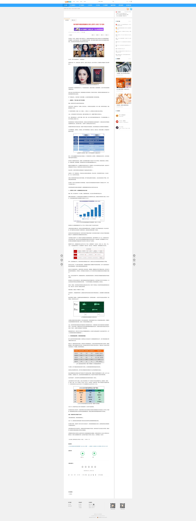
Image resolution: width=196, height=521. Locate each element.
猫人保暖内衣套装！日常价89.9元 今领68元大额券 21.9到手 (123, 89)
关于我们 (69, 504)
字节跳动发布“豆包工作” (119, 13)
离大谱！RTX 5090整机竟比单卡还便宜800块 (123, 42)
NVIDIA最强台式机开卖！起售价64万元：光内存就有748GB (123, 52)
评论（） (74, 20)
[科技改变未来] (67, 1)
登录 (127, 1)
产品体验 (82, 5)
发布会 (98, 5)
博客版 (85, 1)
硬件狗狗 (113, 5)
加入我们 (80, 504)
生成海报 (101, 474)
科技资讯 (75, 8)
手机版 (74, 1)
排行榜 (90, 5)
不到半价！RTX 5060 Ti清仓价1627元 (121, 14)
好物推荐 (106, 5)
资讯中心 (70, 8)
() (82, 32)
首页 (66, 5)
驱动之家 (129, 5)
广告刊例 (80, 507)
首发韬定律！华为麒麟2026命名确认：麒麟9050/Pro (123, 32)
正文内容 (67, 20)
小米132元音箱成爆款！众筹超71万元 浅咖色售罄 (123, 39)
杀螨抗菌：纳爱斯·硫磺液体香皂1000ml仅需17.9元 (122, 105)
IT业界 (73, 8)
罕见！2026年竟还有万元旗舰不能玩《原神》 (123, 46)
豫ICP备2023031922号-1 (92, 517)
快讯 (70, 35)
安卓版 (77, 1)
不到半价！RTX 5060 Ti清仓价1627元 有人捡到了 (123, 35)
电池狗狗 (121, 5)
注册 (129, 1)
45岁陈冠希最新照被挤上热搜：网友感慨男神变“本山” (123, 28)
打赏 (79, 474)
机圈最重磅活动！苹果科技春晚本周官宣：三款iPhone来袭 (123, 55)
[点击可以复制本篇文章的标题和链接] (84, 32)
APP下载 (62, 257)
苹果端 (81, 1)
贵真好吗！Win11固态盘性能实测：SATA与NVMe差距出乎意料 (123, 25)
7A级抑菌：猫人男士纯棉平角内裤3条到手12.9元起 (123, 73)
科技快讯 (73, 5)
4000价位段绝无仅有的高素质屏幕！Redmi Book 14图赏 (78, 446)
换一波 (130, 21)
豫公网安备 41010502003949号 (102, 517)
